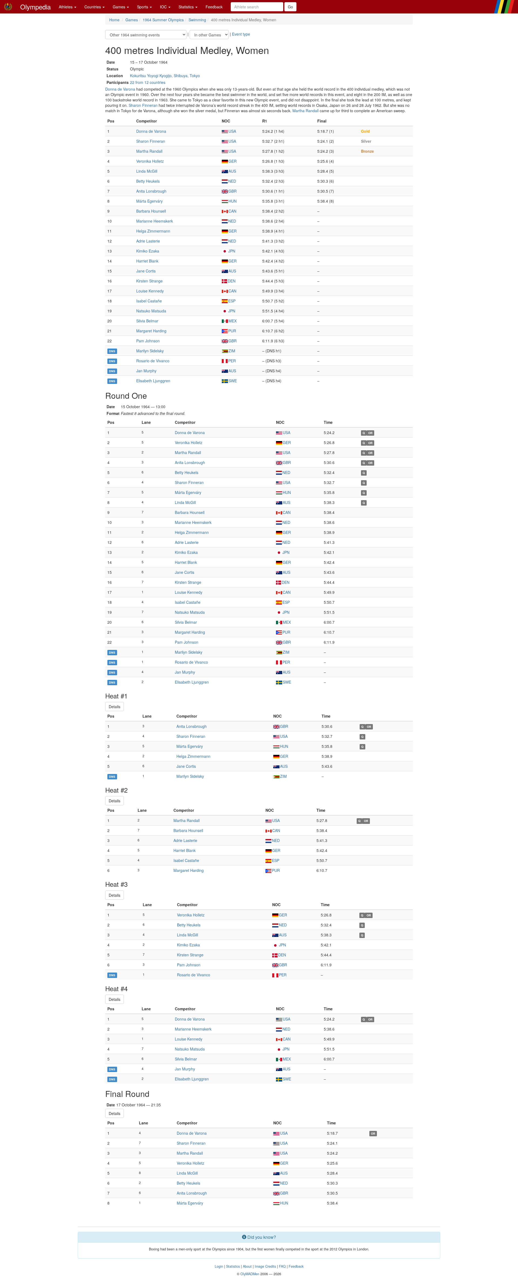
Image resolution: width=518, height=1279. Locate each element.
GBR (233, 191)
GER (233, 161)
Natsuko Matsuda (151, 310)
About (247, 1266)
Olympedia (35, 6)
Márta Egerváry (149, 201)
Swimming (197, 19)
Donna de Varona (120, 89)
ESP (232, 300)
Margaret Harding (151, 330)
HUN (233, 201)
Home (114, 19)
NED (232, 181)
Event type (241, 34)
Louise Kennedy (150, 291)
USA (232, 131)
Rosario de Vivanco (152, 360)
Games (119, 6)
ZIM (232, 350)
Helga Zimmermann (153, 231)
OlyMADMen (249, 1273)
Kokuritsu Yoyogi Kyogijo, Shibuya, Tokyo (165, 75)
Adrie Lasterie (148, 241)
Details (114, 706)
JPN (231, 251)
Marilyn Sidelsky (150, 350)
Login (219, 1266)
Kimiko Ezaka (147, 251)
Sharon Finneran (143, 105)
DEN (232, 281)
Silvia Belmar (147, 320)
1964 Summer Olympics (163, 19)
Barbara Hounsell (151, 211)
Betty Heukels (148, 181)
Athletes (66, 6)
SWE (233, 380)
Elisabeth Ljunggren (153, 380)
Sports (143, 6)
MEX (233, 320)
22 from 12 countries (147, 82)
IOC (164, 6)
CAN (232, 211)
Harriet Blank (147, 261)
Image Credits (265, 1266)
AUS (232, 171)
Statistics (187, 6)
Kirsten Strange (149, 281)
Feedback (214, 6)
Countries (93, 6)
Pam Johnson (148, 340)
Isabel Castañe (149, 300)
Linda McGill (146, 171)
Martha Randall (305, 110)
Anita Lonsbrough (151, 191)
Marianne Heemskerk (154, 221)
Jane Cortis (146, 271)
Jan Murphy (146, 370)
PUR (232, 330)
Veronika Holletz (150, 161)
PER (232, 360)
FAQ (282, 1266)
